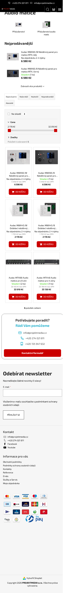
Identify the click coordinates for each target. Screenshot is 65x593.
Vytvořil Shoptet (34, 578)
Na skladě (18, 114)
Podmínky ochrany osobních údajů (19, 465)
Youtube (11, 447)
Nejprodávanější (47, 97)
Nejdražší (34, 97)
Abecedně (9, 103)
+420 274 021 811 (20, 3)
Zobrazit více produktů (31, 86)
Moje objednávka (11, 483)
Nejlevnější (24, 97)
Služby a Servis (10, 479)
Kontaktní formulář (32, 352)
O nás (5, 476)
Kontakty (7, 469)
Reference (8, 472)
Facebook (12, 444)
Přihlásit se (13, 415)
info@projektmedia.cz (44, 3)
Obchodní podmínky (12, 462)
